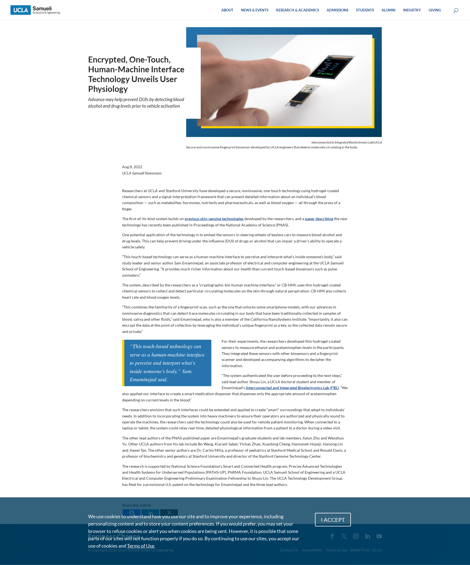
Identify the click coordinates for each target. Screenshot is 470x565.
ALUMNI (388, 10)
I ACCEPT (333, 519)
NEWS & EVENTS (254, 10)
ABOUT (227, 10)
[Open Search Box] (456, 11)
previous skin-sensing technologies (214, 218)
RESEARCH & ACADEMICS (297, 10)
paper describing (319, 218)
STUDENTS (365, 10)
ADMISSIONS (337, 10)
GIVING (435, 10)
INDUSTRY (412, 10)
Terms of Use (140, 546)
